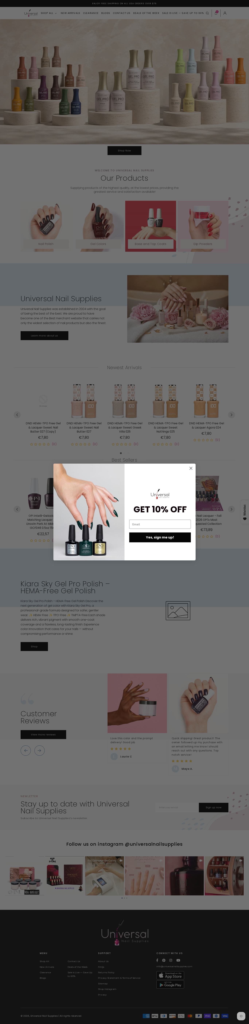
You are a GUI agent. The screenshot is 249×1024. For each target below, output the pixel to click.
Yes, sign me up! (160, 537)
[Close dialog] (191, 468)
